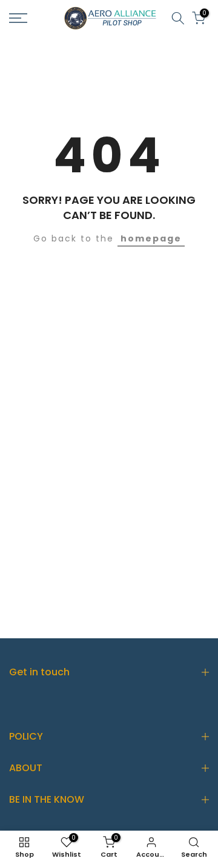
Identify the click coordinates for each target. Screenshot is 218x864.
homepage (151, 238)
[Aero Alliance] (109, 18)
